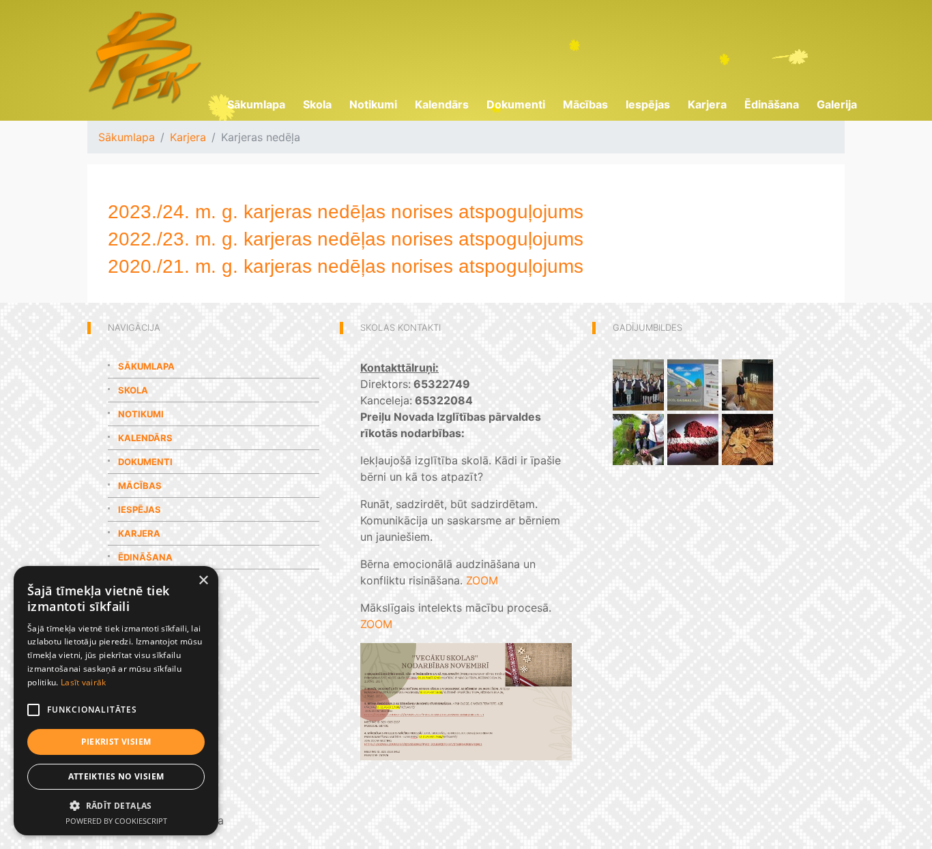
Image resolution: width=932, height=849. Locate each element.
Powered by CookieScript (116, 821)
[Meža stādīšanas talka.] (747, 438)
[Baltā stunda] (747, 384)
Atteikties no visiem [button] (116, 776)
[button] (116, 805)
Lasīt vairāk (83, 682)
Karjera (707, 104)
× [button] (203, 581)
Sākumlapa (256, 104)
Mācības (585, 104)
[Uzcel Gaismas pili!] (692, 384)
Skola (317, 104)
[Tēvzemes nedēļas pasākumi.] (692, 438)
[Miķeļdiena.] (638, 438)
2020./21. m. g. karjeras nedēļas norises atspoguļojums (345, 266)
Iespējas (648, 104)
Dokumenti (515, 104)
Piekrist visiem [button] (116, 741)
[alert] (116, 700)
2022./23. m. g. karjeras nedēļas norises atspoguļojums (345, 239)
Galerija (837, 104)
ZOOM (482, 580)
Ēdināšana (771, 104)
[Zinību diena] (638, 384)
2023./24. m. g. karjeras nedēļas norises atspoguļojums (345, 211)
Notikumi (373, 104)
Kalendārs (442, 104)
